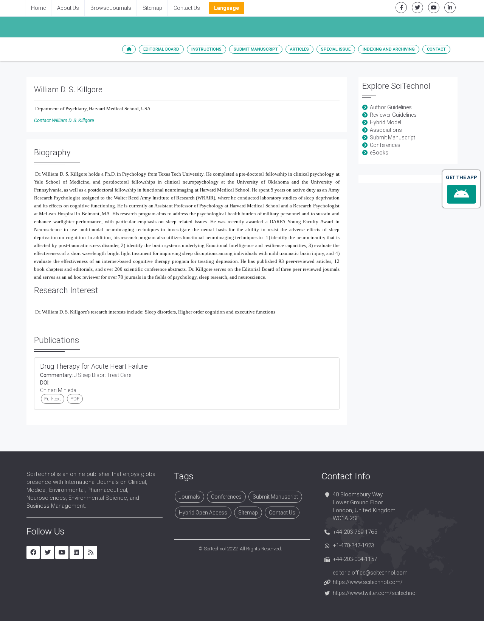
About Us (68, 8)
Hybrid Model (385, 122)
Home (38, 8)
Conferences (385, 145)
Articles (299, 49)
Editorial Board (161, 49)
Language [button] (226, 8)
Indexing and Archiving (389, 49)
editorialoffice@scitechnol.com (370, 573)
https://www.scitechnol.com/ (368, 582)
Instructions (206, 49)
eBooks (379, 153)
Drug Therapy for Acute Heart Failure (94, 366)
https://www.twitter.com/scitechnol (375, 593)
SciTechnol (215, 548)
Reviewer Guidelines (393, 115)
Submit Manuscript (256, 49)
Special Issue (336, 49)
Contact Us (187, 8)
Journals (189, 497)
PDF (74, 399)
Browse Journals (110, 8)
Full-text (52, 399)
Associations (386, 130)
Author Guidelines (391, 107)
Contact (436, 49)
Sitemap (152, 8)
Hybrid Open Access (203, 513)
